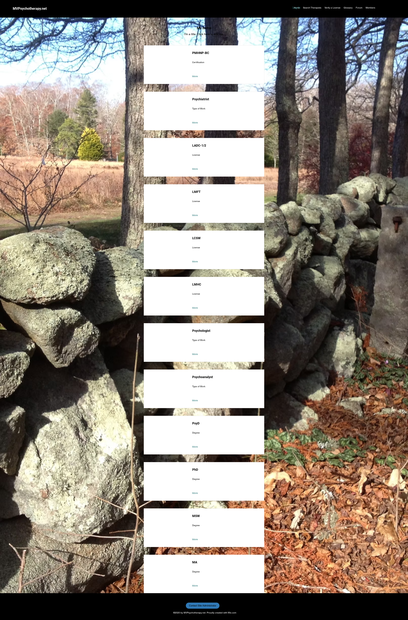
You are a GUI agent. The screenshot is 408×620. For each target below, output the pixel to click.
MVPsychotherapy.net (30, 9)
